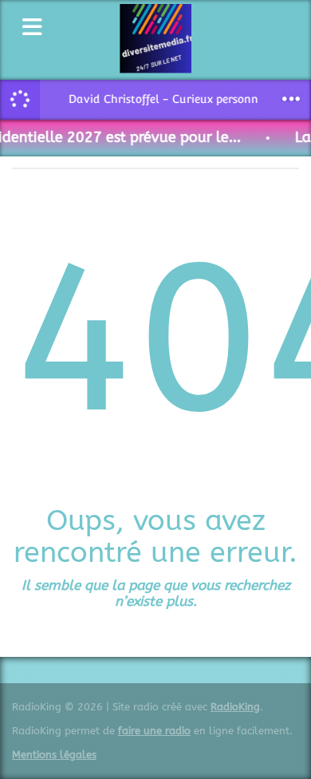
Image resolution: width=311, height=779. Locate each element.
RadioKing (235, 707)
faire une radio (154, 731)
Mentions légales (54, 755)
